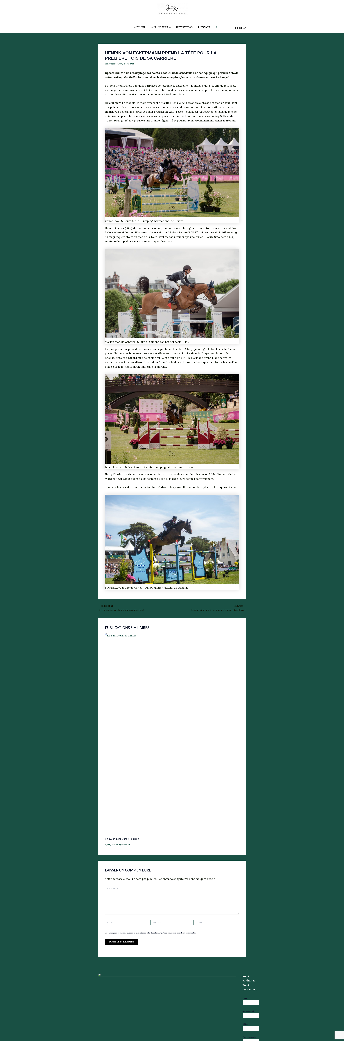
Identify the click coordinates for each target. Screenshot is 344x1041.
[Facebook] (236, 28)
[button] (169, 27)
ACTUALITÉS (159, 27)
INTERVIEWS (184, 27)
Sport (107, 844)
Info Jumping (169, 17)
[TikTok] (244, 28)
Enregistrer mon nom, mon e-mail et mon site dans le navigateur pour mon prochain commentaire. (153, 933)
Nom (245, 998)
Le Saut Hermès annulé (122, 839)
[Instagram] (240, 28)
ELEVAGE (204, 27)
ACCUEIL (140, 27)
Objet (245, 1024)
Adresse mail (248, 1011)
